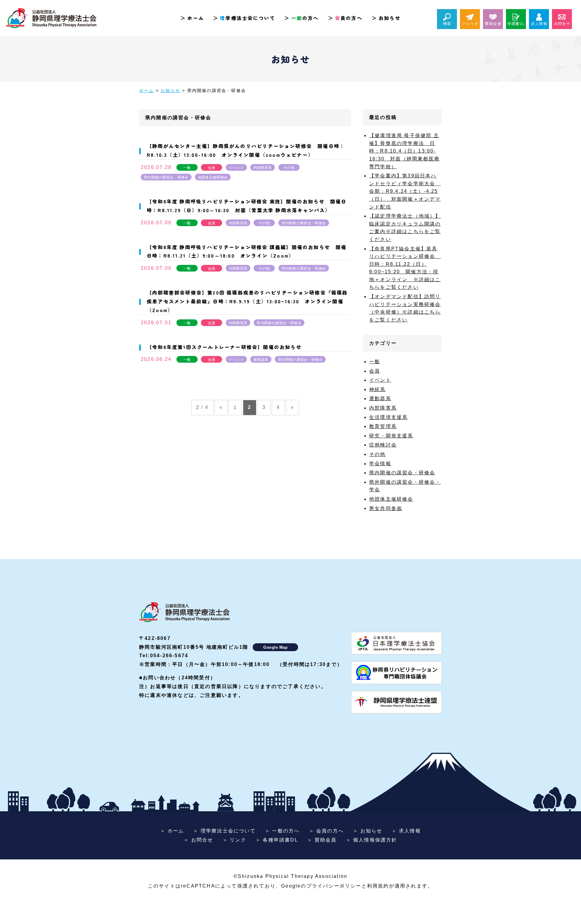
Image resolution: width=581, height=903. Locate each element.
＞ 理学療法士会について (224, 830)
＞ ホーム (172, 830)
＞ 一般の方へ (282, 830)
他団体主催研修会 (213, 177)
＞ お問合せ (198, 839)
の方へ (305, 17)
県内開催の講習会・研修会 (166, 177)
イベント (236, 168)
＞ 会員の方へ (326, 830)
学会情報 (380, 463)
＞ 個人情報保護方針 (371, 839)
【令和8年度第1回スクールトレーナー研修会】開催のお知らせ (224, 347)
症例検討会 (383, 444)
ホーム (195, 17)
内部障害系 (262, 168)
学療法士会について (247, 17)
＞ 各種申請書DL (276, 839)
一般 (187, 168)
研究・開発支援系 (391, 435)
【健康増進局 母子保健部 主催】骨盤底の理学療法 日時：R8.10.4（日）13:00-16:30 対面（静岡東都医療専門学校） (404, 151)
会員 (211, 168)
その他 (288, 168)
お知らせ (390, 17)
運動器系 (260, 360)
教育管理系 (383, 426)
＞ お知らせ (367, 830)
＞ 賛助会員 (321, 839)
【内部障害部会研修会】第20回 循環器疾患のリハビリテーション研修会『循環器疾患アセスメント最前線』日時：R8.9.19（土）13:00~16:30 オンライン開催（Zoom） (247, 301)
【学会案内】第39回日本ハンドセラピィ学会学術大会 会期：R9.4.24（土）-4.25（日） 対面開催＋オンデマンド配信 (405, 191)
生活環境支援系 (388, 417)
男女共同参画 (385, 508)
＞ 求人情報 (406, 830)
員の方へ (349, 17)
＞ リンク (234, 839)
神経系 (377, 389)
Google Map (275, 647)
